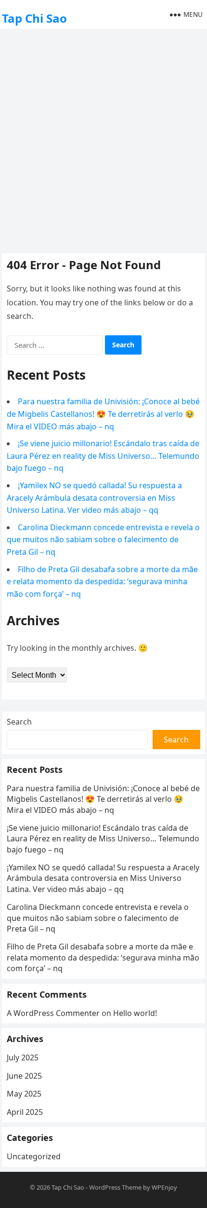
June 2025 (24, 1076)
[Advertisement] (103, 140)
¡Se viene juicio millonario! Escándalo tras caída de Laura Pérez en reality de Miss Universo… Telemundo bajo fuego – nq (103, 455)
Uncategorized (34, 1156)
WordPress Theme (115, 1187)
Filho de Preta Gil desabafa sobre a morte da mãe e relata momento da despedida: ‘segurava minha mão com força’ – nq (102, 581)
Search (19, 721)
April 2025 (25, 1112)
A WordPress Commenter (53, 1013)
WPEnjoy (164, 1187)
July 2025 (23, 1057)
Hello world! (135, 1013)
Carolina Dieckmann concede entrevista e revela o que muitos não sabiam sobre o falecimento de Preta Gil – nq (103, 539)
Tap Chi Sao (34, 18)
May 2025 (24, 1093)
